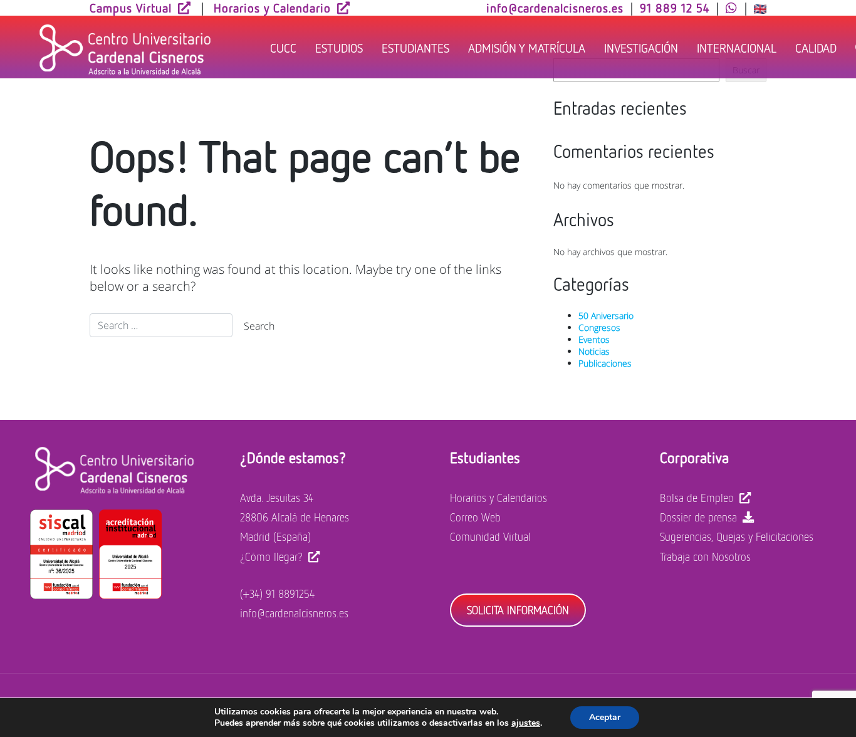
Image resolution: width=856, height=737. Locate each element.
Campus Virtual (131, 7)
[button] (732, 7)
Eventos (594, 339)
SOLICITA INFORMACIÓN (518, 610)
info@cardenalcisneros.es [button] (555, 7)
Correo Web (475, 517)
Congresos (599, 327)
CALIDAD (816, 47)
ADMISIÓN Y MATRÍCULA (526, 47)
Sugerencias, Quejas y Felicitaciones (736, 536)
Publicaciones (605, 363)
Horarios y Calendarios (498, 497)
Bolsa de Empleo (697, 497)
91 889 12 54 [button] (674, 7)
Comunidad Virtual (490, 536)
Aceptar (604, 717)
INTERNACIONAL (736, 47)
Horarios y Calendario (272, 7)
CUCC (283, 47)
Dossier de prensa (698, 517)
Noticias (594, 351)
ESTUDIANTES (415, 47)
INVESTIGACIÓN (641, 47)
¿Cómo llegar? (271, 556)
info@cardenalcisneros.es (294, 613)
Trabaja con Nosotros (705, 556)
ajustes (525, 723)
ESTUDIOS (339, 47)
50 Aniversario (606, 315)
